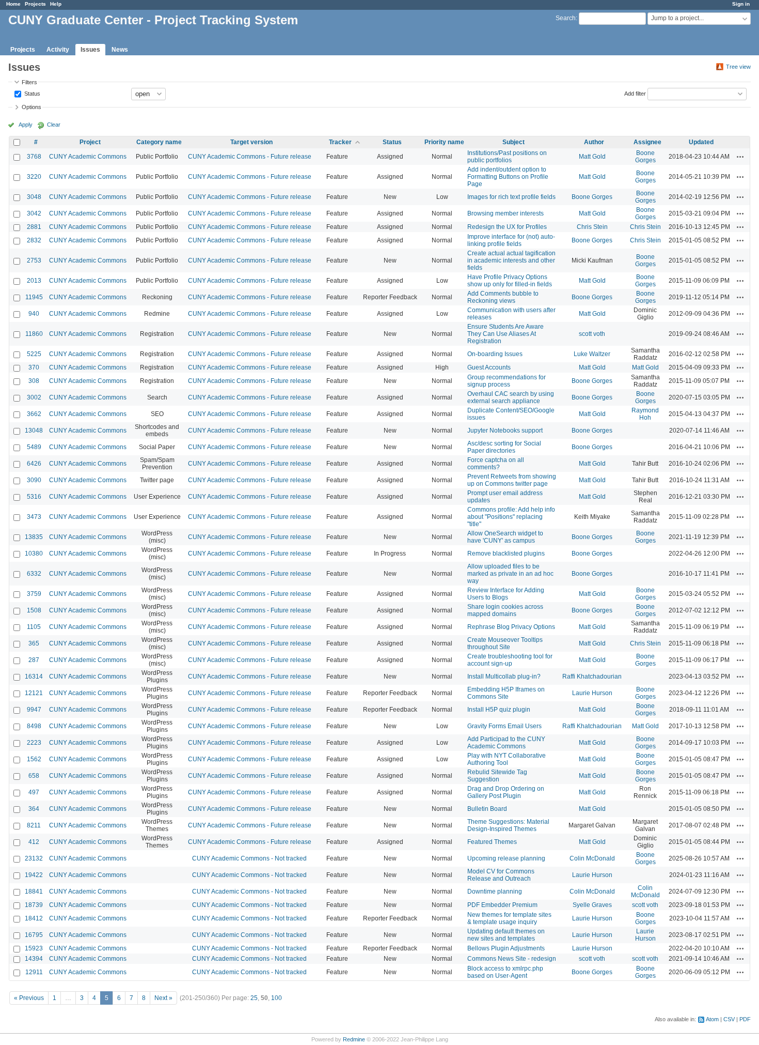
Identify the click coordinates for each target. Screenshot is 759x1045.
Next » (163, 998)
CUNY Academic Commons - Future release (249, 156)
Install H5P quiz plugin (498, 709)
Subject (513, 142)
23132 (34, 858)
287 (33, 660)
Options (31, 107)
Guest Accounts (489, 367)
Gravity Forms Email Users (504, 726)
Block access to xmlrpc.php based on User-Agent (505, 972)
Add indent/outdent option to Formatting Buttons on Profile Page (507, 177)
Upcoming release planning (506, 858)
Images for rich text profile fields (511, 197)
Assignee (647, 142)
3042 (34, 213)
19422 (34, 875)
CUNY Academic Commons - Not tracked (249, 858)
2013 (34, 280)
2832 (34, 240)
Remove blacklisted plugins (506, 553)
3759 (34, 593)
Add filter (635, 93)
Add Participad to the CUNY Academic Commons (506, 742)
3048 (34, 197)
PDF (745, 1019)
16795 (34, 935)
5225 (34, 354)
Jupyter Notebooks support (505, 430)
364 (33, 808)
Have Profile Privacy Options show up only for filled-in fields (509, 280)
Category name (159, 142)
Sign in (741, 4)
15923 (34, 948)
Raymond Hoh (645, 414)
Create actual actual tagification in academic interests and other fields (511, 260)
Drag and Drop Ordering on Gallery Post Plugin (505, 792)
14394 (34, 958)
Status (31, 93)
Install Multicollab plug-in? (504, 676)
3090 (34, 480)
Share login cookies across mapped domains (505, 610)
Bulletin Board (487, 808)
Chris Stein (592, 226)
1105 (34, 627)
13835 (34, 537)
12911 (34, 972)
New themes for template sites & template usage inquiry (509, 918)
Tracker (340, 142)
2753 (34, 260)
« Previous (29, 998)
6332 (34, 573)
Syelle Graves (592, 905)
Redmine (354, 1039)
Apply (26, 124)
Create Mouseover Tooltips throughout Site (505, 643)
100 (276, 998)
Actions (740, 156)
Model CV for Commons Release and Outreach (500, 875)
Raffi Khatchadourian (592, 676)
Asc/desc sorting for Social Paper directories (504, 447)
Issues (90, 49)
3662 (34, 414)
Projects (35, 4)
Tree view (738, 67)
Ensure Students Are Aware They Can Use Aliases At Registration (505, 334)
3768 (34, 156)
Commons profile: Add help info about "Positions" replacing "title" (511, 517)
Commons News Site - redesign (511, 958)
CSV (729, 1019)
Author (594, 142)
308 (33, 381)
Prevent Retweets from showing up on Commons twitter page (511, 480)
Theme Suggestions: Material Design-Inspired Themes (508, 825)
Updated (701, 142)
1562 (34, 759)
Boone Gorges (645, 156)
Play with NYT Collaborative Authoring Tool (506, 759)
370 (33, 367)
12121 (34, 693)
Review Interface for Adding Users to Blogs (505, 594)
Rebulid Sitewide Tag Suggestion (497, 776)
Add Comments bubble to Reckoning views (503, 297)
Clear (53, 124)
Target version (251, 142)
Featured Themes (492, 842)
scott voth (592, 333)
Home (13, 4)
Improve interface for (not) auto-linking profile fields (511, 240)
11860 (34, 333)
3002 (34, 397)
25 (254, 998)
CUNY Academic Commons (87, 156)
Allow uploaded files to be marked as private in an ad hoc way (510, 574)
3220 (34, 176)
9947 (34, 709)
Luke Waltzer (592, 354)
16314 (34, 676)
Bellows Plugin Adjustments (506, 948)
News (120, 49)
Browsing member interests (505, 213)
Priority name (444, 142)
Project (90, 142)
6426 (34, 463)
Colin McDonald (592, 858)
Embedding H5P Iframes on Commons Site (506, 693)
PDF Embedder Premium (502, 905)
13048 (34, 430)
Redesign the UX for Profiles (507, 226)
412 (33, 842)
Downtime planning (494, 891)
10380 (34, 553)
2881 (34, 226)
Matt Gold (592, 156)
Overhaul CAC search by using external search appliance (510, 397)
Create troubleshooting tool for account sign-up (509, 660)
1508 (34, 610)
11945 (34, 297)
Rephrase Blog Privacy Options (511, 627)
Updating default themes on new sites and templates (506, 935)
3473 (34, 516)
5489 (34, 447)
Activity (57, 49)
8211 (34, 825)
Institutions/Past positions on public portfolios (507, 156)
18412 (34, 918)
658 (33, 775)
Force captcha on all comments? (495, 463)
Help (55, 4)
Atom (712, 1019)
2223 (34, 742)
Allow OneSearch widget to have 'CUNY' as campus (505, 537)
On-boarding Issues (495, 354)
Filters (29, 82)
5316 (34, 496)
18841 (34, 891)
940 (33, 313)
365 (33, 643)
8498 (34, 726)
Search (566, 18)
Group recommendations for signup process (506, 381)
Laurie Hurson (592, 693)
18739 (34, 905)
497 (33, 792)
